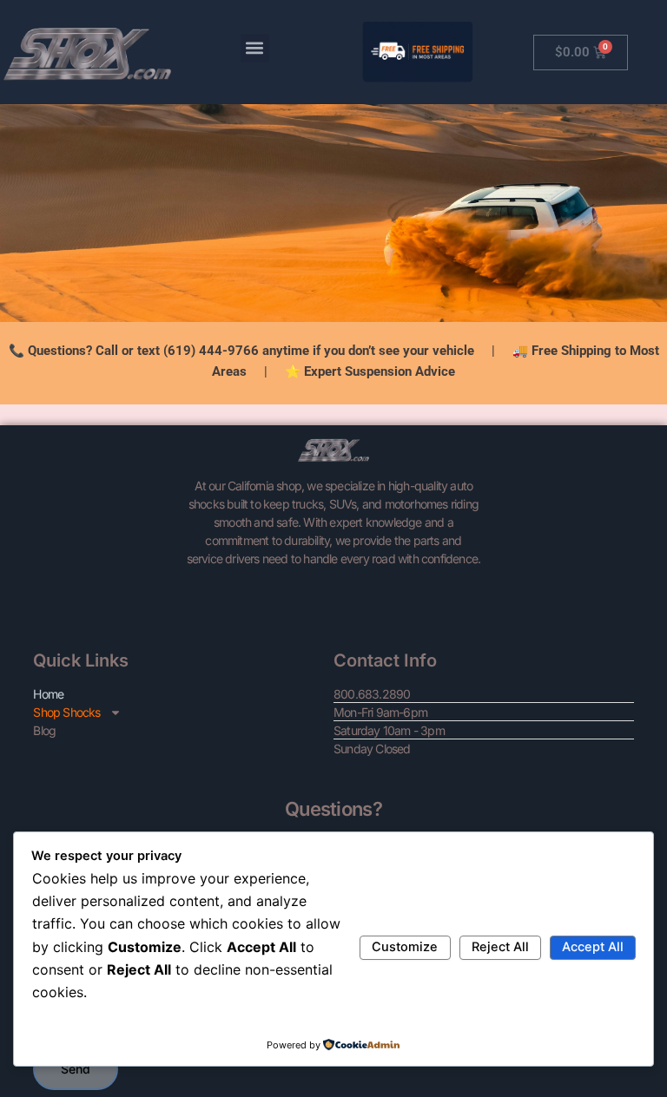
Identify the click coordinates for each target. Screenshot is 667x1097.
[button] (255, 48)
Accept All (593, 947)
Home (48, 693)
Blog (44, 730)
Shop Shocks (66, 712)
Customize (405, 947)
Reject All (500, 947)
